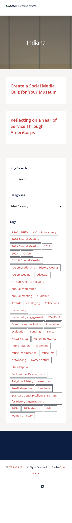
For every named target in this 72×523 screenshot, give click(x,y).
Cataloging (33, 303)
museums (48, 353)
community (19, 310)
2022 (47, 246)
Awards (16, 303)
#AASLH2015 (20, 232)
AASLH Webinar (22, 274)
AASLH (27, 253)
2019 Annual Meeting (25, 246)
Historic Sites (20, 338)
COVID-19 (54, 317)
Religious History (22, 381)
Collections (52, 303)
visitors (50, 408)
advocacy (42, 274)
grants (50, 331)
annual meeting (22, 296)
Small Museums (22, 388)
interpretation (21, 346)
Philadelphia (20, 367)
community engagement (27, 317)
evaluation (18, 331)
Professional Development (28, 374)
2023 (15, 253)
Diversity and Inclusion (26, 324)
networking (19, 360)
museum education (24, 353)
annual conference (24, 289)
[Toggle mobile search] (57, 9)
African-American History (28, 282)
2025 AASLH (15, 467)
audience (43, 296)
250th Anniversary (44, 232)
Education (52, 324)
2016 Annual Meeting (25, 239)
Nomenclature (40, 360)
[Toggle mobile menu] (64, 9)
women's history (22, 415)
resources (44, 381)
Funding (35, 331)
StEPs (15, 408)
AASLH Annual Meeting (26, 260)
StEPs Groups (32, 408)
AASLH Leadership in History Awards (35, 267)
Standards (43, 388)
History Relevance (44, 338)
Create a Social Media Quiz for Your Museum (34, 89)
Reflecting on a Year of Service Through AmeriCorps (34, 126)
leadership (42, 346)
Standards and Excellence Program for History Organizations (34, 398)
